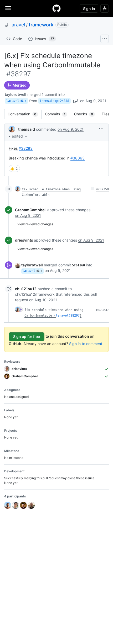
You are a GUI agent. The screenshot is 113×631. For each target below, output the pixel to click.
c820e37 (102, 310)
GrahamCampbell (31, 210)
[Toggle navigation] (8, 8)
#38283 (26, 148)
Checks (86, 114)
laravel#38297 (68, 315)
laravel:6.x (16, 101)
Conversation (25, 114)
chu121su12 (26, 288)
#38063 (77, 158)
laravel (18, 24)
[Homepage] (56, 8)
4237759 (102, 189)
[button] (20, 136)
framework (41, 24)
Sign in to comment (85, 343)
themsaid (26, 129)
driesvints (24, 240)
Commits (58, 114)
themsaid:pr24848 (54, 101)
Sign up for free (26, 336)
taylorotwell (15, 94)
